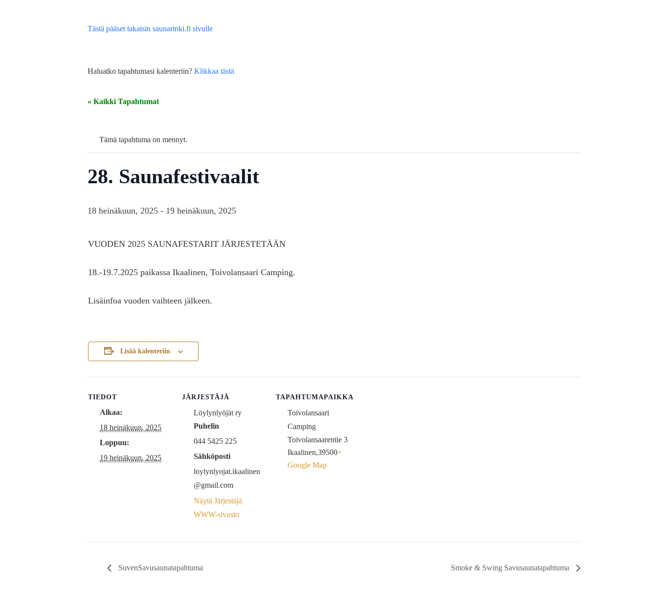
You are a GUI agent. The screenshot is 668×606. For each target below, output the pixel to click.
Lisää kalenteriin (145, 351)
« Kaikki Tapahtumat (123, 101)
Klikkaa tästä (214, 71)
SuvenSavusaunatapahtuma (159, 567)
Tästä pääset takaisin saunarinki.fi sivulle (150, 28)
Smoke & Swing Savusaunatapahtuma (511, 567)
